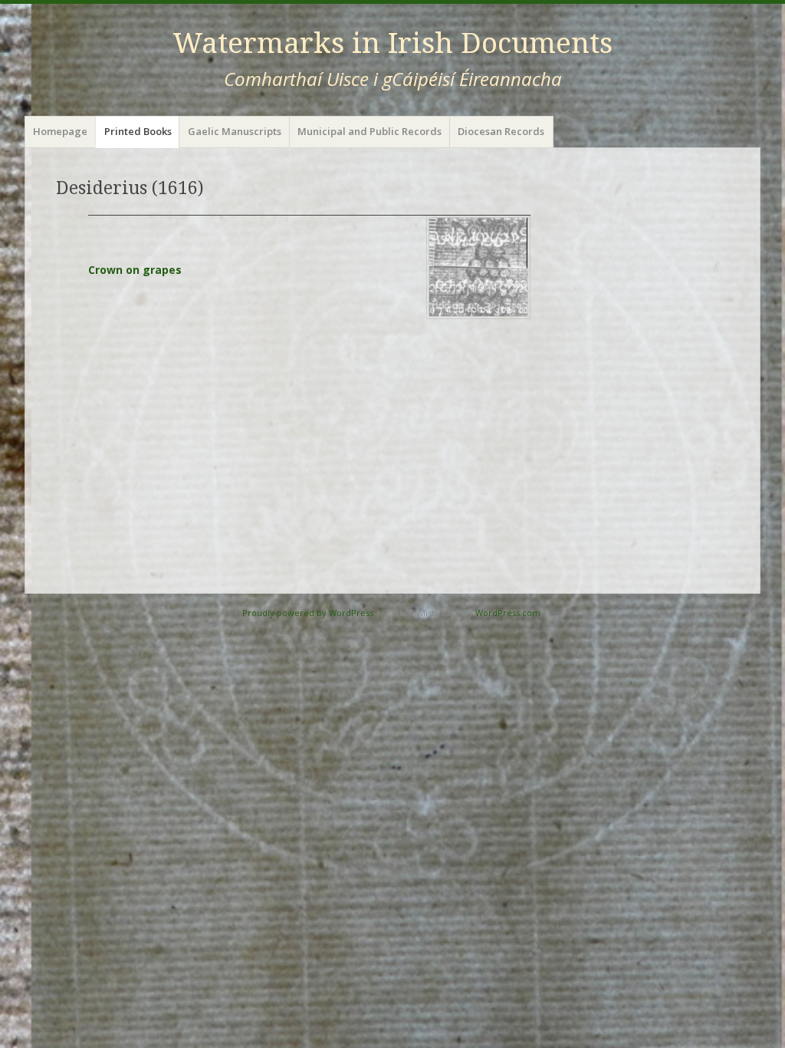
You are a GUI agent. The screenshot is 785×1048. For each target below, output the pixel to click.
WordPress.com (507, 612)
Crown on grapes (135, 269)
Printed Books (138, 131)
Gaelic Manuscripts (234, 131)
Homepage (60, 131)
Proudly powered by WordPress (307, 612)
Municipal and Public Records (369, 131)
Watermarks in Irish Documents (392, 43)
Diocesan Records (501, 131)
